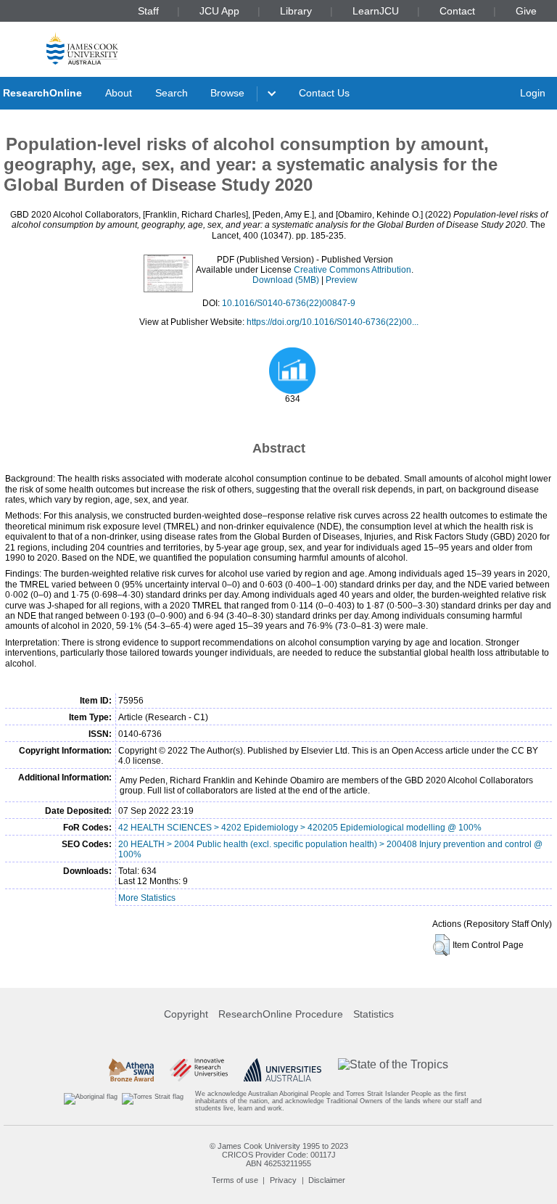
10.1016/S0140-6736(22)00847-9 (288, 303)
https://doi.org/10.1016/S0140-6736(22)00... (332, 322)
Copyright (186, 1014)
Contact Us (324, 93)
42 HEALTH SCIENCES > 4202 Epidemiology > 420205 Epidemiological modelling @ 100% (300, 827)
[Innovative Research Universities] (198, 1069)
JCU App (219, 11)
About (118, 93)
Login (532, 93)
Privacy (283, 1180)
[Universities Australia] (282, 1069)
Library (296, 11)
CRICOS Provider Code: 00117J (279, 1154)
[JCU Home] (82, 48)
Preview (342, 280)
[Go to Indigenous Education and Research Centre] (91, 1101)
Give (526, 11)
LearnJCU (375, 11)
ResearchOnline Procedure (280, 1014)
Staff (148, 11)
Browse (227, 93)
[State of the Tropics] (393, 1069)
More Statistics (147, 898)
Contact (457, 11)
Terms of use (235, 1180)
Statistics (373, 1014)
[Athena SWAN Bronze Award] (131, 1069)
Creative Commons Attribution (352, 270)
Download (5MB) (285, 280)
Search (171, 93)
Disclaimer (326, 1180)
